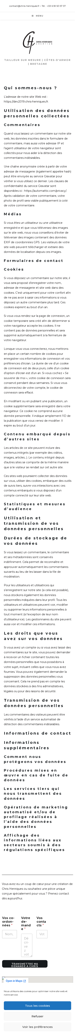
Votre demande (26, 923)
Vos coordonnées (8, 921)
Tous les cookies (37, 1005)
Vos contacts (41, 921)
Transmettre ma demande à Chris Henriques (24, 965)
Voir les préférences (37, 1027)
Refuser (37, 1016)
